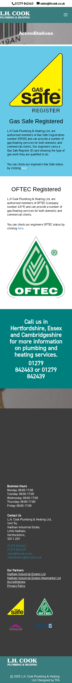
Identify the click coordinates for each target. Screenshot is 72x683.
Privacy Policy (16, 586)
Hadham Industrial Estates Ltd (26, 574)
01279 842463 (24, 4)
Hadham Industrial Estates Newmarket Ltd (34, 578)
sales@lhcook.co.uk (19, 554)
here (24, 168)
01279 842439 (16, 550)
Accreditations (16, 582)
